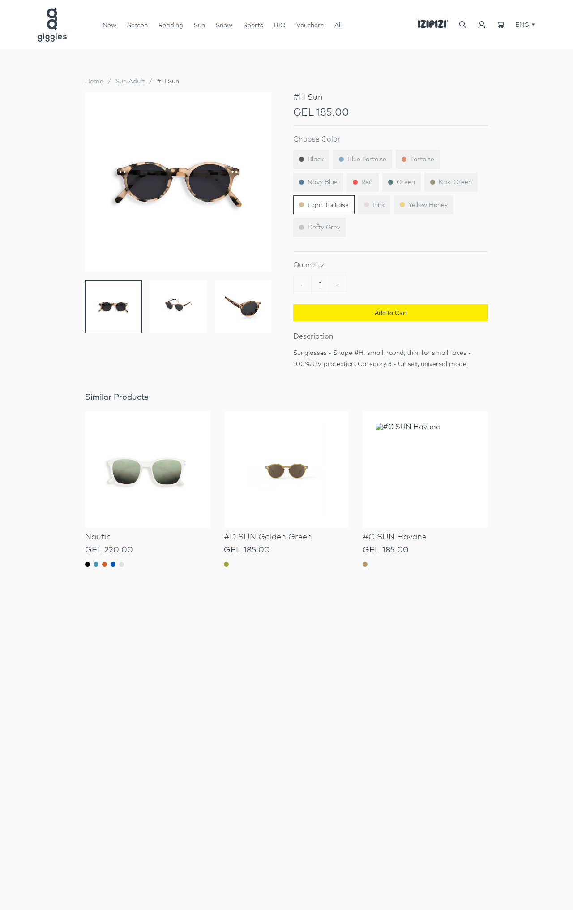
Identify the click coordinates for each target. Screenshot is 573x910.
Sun (199, 28)
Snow (224, 28)
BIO (280, 25)
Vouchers (310, 25)
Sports (253, 25)
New (109, 25)
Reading (170, 25)
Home (94, 81)
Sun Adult (130, 81)
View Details (148, 504)
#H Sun (168, 81)
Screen (137, 28)
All (338, 25)
